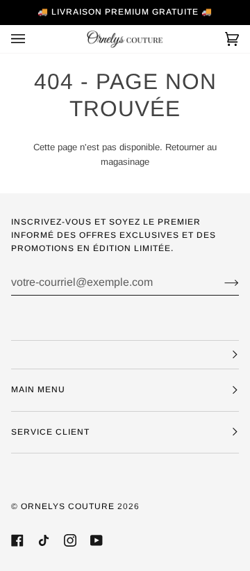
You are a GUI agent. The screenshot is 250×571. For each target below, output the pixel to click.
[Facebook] (17, 540)
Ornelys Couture (68, 506)
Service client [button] (50, 432)
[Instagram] (70, 540)
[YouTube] (96, 540)
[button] (125, 354)
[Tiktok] (44, 540)
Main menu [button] (38, 389)
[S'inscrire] (220, 282)
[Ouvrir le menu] (32, 39)
